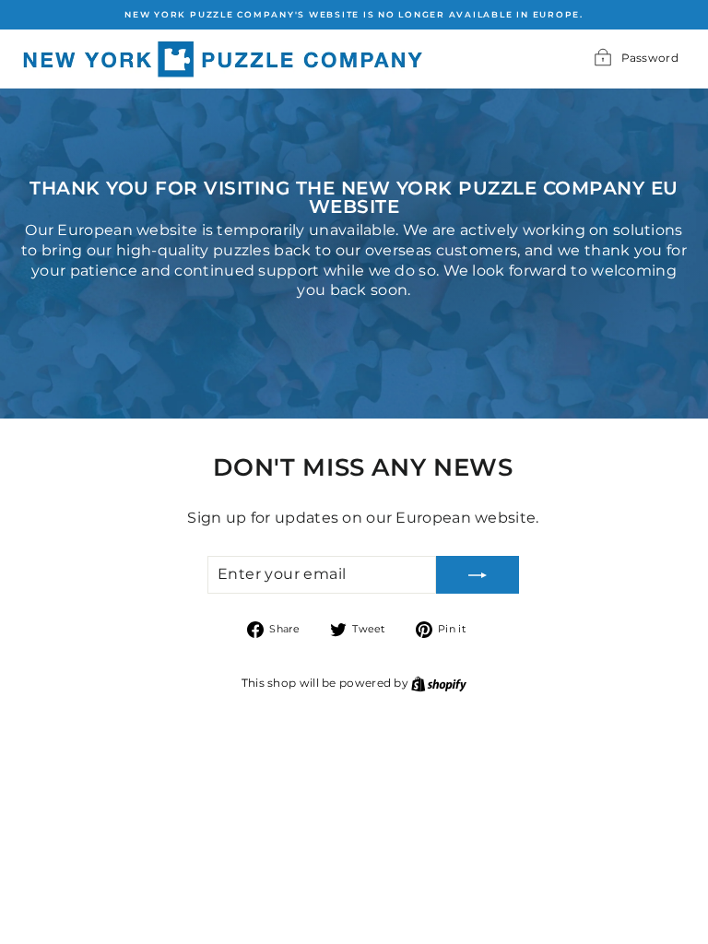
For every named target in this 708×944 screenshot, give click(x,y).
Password (649, 58)
